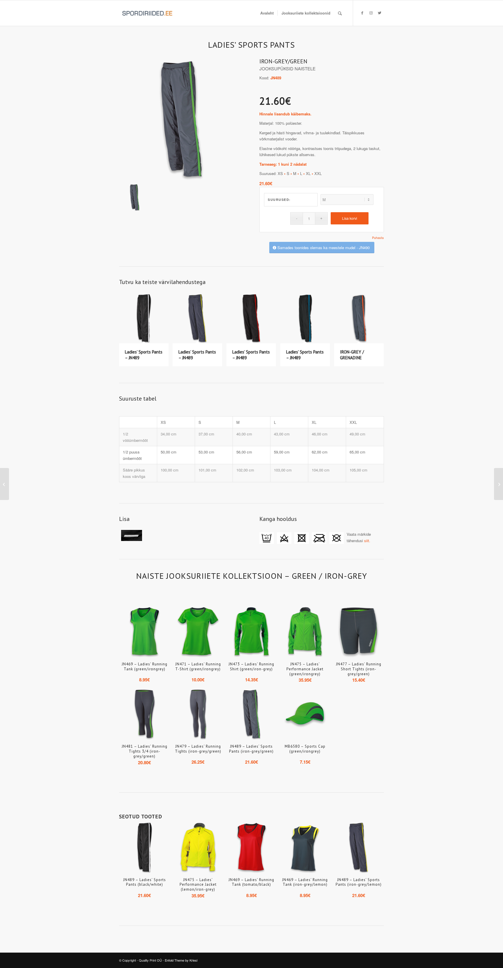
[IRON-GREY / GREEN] (181, 120)
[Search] (340, 13)
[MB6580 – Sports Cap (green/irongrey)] (498, 484)
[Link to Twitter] (379, 12)
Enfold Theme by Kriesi (181, 960)
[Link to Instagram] (370, 12)
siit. (367, 540)
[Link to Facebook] (362, 12)
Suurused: (279, 199)
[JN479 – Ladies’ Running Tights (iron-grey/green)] (4, 484)
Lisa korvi (349, 218)
